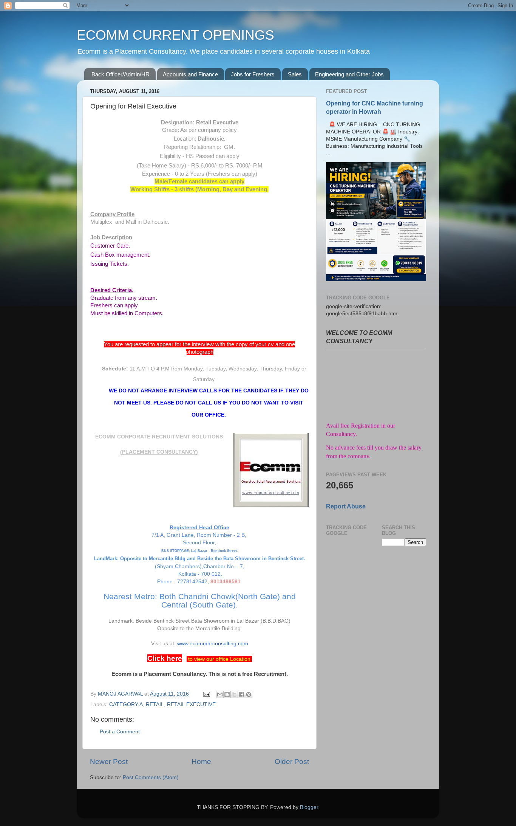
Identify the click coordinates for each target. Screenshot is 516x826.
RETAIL (155, 704)
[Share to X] (234, 694)
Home (201, 762)
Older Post (292, 762)
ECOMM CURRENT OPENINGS (175, 35)
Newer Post (109, 762)
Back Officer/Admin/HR (120, 74)
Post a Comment (120, 732)
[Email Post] (206, 694)
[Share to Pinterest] (248, 694)
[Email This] (220, 694)
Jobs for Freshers (253, 74)
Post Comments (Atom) (151, 777)
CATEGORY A (126, 704)
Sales (295, 74)
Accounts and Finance (190, 74)
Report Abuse (346, 506)
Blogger (309, 807)
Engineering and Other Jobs (349, 74)
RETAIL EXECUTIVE (191, 704)
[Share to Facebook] (241, 694)
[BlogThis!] (227, 694)
